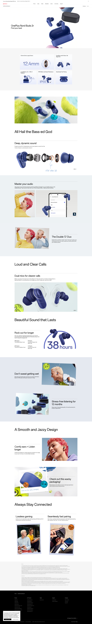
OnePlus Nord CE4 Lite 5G (18, 605)
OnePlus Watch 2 (29, 601)
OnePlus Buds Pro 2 (30, 611)
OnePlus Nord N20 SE (18, 611)
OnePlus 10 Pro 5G (17, 614)
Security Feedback (28, 621)
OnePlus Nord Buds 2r (30, 608)
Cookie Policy (12, 613)
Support (61, 3)
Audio (38, 3)
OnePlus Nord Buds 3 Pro (30, 605)
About (52, 3)
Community (56, 3)
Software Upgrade (55, 601)
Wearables (47, 3)
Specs (88, 6)
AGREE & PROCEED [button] (15, 619)
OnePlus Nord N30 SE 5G (18, 608)
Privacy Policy (16, 621)
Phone (34, 3)
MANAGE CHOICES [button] (7, 619)
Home (16, 593)
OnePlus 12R (16, 601)
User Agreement (22, 621)
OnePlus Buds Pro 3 (30, 604)
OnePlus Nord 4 (17, 604)
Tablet (42, 3)
